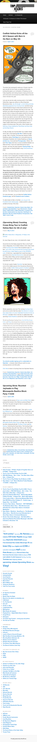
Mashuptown (6, 609)
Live (8, 378)
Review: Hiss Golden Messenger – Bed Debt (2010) (16, 517)
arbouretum (17, 534)
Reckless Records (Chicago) (10, 641)
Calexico (5, 537)
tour (10, 559)
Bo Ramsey (25, 533)
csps (30, 536)
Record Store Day (23, 552)
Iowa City (7, 546)
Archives (11, 15)
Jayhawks (11, 453)
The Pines (24, 557)
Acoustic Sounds (7, 573)
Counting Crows (29, 210)
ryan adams (6, 557)
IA (30, 212)
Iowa (31, 542)
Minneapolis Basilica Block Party (11, 422)
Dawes (4, 540)
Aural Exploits (6, 577)
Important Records (8, 579)
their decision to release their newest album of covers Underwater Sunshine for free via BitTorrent (18, 312)
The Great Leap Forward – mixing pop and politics (16, 618)
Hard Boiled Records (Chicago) (11, 630)
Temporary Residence (8, 584)
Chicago (25, 537)
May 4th (11, 213)
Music (28, 207)
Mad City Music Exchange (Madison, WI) (13, 636)
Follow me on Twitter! (8, 669)
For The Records (7, 602)
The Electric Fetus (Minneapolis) (11, 643)
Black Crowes (20, 451)
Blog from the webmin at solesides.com (13, 598)
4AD (4, 687)
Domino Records (7, 694)
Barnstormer (24, 209)
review (20, 555)
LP (29, 546)
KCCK (4, 653)
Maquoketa (5, 213)
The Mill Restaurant (16, 557)
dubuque (24, 540)
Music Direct (6, 580)
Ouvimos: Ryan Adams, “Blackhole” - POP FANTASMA (17, 504)
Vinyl (6, 565)
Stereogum (6, 616)
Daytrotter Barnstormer (17, 255)
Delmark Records (7, 692)
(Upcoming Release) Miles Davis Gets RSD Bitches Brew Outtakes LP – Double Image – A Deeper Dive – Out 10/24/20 (18, 500)
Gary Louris (6, 453)
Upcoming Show (12, 209)
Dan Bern (5, 212)
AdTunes (5, 713)
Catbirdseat (6, 600)
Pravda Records (7, 698)
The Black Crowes (22, 424)
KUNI (4, 655)
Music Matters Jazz (8, 582)
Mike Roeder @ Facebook (9, 673)
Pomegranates (26, 213)
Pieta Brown (7, 552)
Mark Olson (20, 453)
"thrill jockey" (8, 533)
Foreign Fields (23, 377)
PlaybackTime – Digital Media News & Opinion (15, 613)
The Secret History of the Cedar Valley (13, 730)
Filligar (10, 322)
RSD (29, 555)
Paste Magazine (7, 722)
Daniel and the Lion (12, 212)
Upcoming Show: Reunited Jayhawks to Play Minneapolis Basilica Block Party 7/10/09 (15, 389)
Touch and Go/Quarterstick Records (12, 705)
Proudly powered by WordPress (18, 738)
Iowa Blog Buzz (7, 719)
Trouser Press (6, 732)
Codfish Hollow (10, 210)
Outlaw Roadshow (17, 213)
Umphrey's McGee (17, 559)
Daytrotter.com (12, 377)
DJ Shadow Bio (18, 15)
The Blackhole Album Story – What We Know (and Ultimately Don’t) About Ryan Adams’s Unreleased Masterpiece (16, 507)
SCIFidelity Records (8, 701)
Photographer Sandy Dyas (10, 724)
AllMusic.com (6, 715)
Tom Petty (28, 557)
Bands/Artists (10, 207)
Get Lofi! (5, 604)
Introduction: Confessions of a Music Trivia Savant (14, 18)
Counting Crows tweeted (12, 247)
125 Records (6, 685)
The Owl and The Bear (9, 620)
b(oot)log (5, 594)
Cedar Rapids (16, 536)
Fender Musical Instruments (10, 717)
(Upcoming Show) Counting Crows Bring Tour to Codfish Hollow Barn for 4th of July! (15, 225)
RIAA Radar (6, 728)
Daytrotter (17, 207)
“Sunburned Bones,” (28, 148)
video (32, 562)
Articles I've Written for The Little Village (13, 663)
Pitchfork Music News (8, 726)
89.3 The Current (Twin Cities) (10, 651)
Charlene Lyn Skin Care (9, 665)
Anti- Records (6, 688)
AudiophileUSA (7, 575)
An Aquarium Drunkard (9, 592)
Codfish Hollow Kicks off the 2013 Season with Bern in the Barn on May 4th (15, 36)
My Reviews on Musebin (9, 676)
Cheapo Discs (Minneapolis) (10, 628)
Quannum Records (8, 699)
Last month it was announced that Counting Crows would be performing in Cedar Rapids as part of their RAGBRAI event (18, 251)
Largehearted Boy (7, 607)
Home (4, 15)
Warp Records (6, 707)
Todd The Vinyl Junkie (9, 586)
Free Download (7, 543)
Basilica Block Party (12, 451)
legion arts (19, 546)
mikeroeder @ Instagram (9, 675)
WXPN (4, 657)
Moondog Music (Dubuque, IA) (11, 638)
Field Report (26, 212)
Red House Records (8, 555)
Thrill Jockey (6, 703)
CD (9, 536)
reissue (16, 555)
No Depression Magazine (9, 721)
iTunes (13, 546)
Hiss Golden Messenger (19, 543)
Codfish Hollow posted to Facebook (20, 268)
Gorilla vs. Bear (7, 605)
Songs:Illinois (6, 615)
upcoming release (10, 562)
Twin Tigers (9, 143)
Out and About (21, 450)
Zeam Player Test (7, 22)
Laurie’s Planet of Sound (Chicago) (12, 634)
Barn (28, 373)
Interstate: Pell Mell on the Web (11, 671)
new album (23, 550)
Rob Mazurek (25, 555)
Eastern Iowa (23, 207)
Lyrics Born (6, 550)
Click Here (5, 368)
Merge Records (7, 696)
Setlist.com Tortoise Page (10, 678)
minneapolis (26, 453)
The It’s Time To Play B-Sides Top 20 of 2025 (15, 473)
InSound (5, 632)
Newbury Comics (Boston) (10, 639)
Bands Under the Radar (9, 596)
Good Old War (25, 320)
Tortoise (6, 559)
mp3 (18, 549)
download (18, 539)
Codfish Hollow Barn (19, 210)
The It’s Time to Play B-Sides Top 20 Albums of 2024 (17, 479)
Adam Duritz (24, 373)
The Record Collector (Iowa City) (11, 645)
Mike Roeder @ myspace (9, 611)
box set (32, 534)
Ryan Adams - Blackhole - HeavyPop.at (13, 511)
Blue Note (5, 690)
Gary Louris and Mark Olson (24, 400)
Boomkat (5, 627)
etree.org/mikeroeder (8, 667)
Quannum (14, 552)
